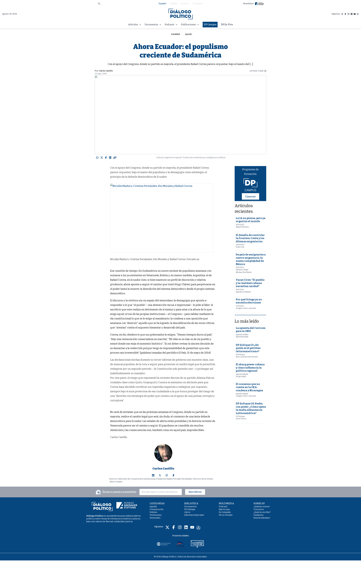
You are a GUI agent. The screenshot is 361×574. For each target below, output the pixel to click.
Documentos (190, 506)
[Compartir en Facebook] (106, 157)
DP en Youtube (226, 515)
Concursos (259, 509)
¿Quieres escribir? (262, 512)
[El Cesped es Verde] (197, 543)
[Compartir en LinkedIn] (110, 157)
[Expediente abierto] (163, 543)
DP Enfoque (189, 509)
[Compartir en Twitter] (101, 157)
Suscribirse (195, 492)
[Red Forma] (180, 543)
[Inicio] (180, 14)
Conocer (250, 196)
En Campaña (225, 512)
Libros (187, 512)
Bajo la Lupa (224, 509)
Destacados (155, 518)
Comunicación (156, 509)
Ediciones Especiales (194, 515)
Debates (153, 512)
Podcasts (223, 506)
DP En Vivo (227, 24)
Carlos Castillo (106, 71)
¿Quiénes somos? (262, 506)
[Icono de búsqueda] (99, 4)
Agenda (188, 34)
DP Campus (210, 24)
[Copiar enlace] (114, 157)
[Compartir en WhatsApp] (97, 157)
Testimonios (156, 515)
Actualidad (175, 34)
